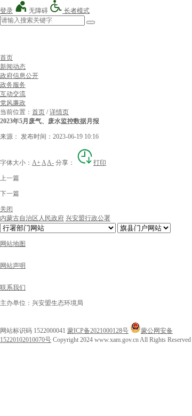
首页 (6, 57)
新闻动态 (13, 66)
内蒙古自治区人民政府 (32, 218)
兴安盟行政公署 (88, 218)
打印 (99, 162)
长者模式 (76, 10)
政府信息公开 (19, 75)
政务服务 (13, 85)
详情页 (59, 112)
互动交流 (13, 94)
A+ (36, 162)
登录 (6, 10)
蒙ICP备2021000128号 (98, 330)
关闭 (6, 209)
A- (50, 162)
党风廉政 (13, 103)
